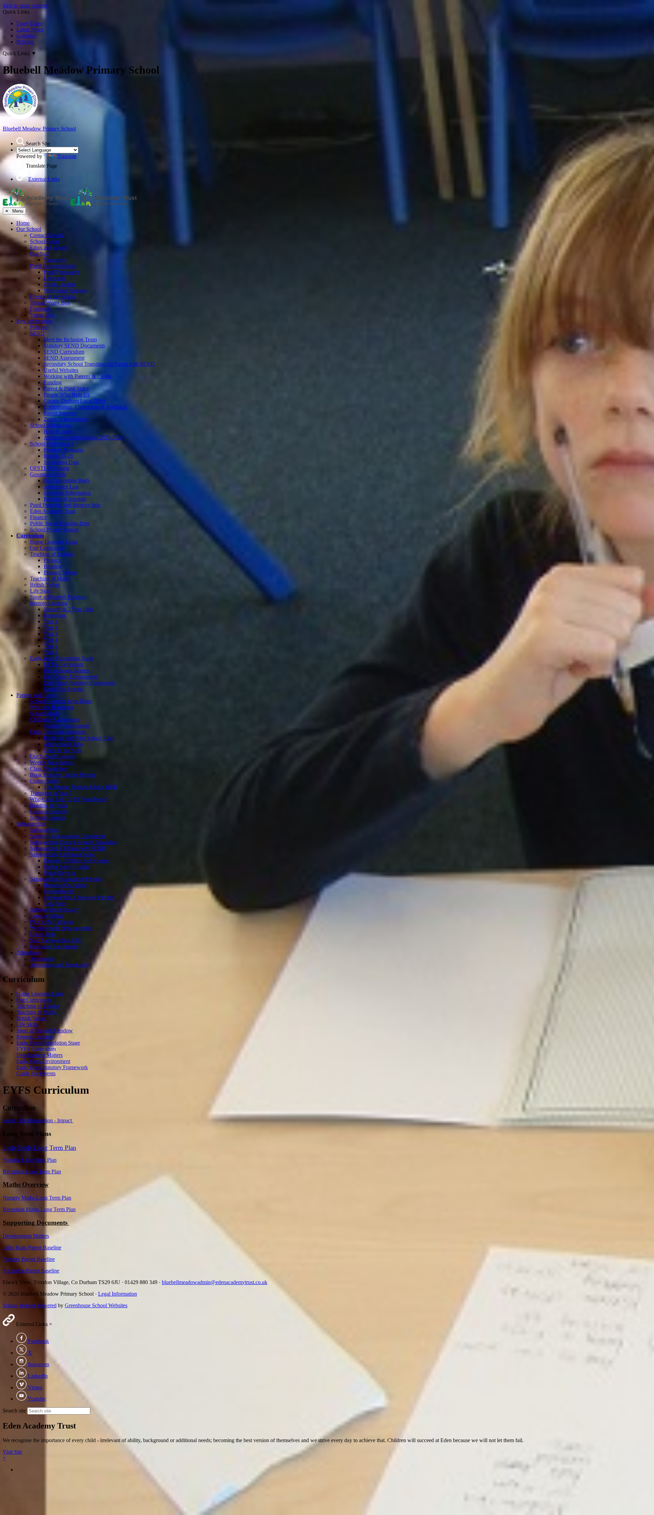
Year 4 (51, 640)
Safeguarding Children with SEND (68, 848)
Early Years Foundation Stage (62, 658)
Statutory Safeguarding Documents (67, 836)
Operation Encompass (53, 946)
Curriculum (30, 535)
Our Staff (40, 253)
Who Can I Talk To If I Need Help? (68, 799)
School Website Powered (30, 1305)
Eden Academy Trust (52, 511)
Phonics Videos (60, 572)
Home (23, 223)
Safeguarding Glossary (54, 909)
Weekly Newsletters (51, 762)
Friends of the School (53, 296)
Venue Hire (42, 315)
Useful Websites (61, 370)
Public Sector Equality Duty (60, 523)
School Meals (44, 713)
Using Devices (59, 873)
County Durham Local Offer (74, 401)
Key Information (34, 321)
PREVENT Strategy (52, 922)
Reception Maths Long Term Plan (39, 1209)
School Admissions (50, 425)
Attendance (28, 952)
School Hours (45, 241)
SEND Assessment (64, 358)
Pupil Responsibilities (53, 266)
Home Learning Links (54, 542)
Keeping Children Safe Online (76, 860)
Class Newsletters (49, 768)
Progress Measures (64, 450)
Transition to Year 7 (51, 793)
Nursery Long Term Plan (30, 1160)
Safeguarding (30, 824)
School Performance (52, 444)
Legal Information (117, 1294)
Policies (24, 42)
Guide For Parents (63, 689)
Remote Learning (48, 603)
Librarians (54, 278)
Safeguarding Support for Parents (66, 879)
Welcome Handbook (52, 707)
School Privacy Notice (54, 529)
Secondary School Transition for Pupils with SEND (99, 364)
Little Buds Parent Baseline (32, 1247)
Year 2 (51, 627)
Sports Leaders (60, 284)
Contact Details (46, 235)
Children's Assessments (55, 719)
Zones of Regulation (66, 419)
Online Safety (45, 781)
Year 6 (51, 652)
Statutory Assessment (66, 726)
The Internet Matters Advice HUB (80, 787)
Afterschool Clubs (63, 744)
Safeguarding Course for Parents (78, 897)
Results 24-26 (58, 456)
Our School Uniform (52, 756)
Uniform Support (48, 811)
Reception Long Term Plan (32, 1171)
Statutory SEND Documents (74, 345)
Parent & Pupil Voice (66, 388)
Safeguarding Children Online (62, 854)
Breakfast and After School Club (79, 738)
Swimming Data (61, 462)
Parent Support (60, 413)
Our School (28, 229)
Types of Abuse (47, 916)
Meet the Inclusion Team (70, 339)
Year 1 (51, 621)
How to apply (58, 431)
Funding (53, 382)
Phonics (52, 560)
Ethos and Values (48, 247)
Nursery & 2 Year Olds (68, 609)
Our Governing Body (67, 480)
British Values (45, 585)
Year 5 (51, 646)
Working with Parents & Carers (77, 376)
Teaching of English (51, 554)
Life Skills (41, 591)
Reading (53, 566)
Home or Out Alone (65, 885)
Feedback (40, 309)
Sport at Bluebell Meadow (58, 597)
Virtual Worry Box (50, 303)
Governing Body (48, 474)
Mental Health (59, 891)
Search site (14, 1411)
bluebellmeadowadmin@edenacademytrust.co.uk (214, 1282)
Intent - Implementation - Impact (38, 1120)
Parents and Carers (36, 695)
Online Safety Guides (67, 867)
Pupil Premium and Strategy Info (65, 505)
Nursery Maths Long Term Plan (37, 1198)
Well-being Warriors (65, 290)
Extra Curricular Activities (58, 732)
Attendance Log (61, 486)
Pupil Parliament (61, 272)
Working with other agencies (61, 928)
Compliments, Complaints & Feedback (85, 407)
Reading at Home (49, 805)
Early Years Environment (70, 677)
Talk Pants (55, 903)
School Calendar (48, 818)
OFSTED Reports (49, 468)
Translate (67, 156)
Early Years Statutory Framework (79, 683)
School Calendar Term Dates (61, 701)
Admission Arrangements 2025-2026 (83, 437)
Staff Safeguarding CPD (56, 940)
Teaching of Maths (50, 578)
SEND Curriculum (64, 352)
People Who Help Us (67, 394)
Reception (54, 615)
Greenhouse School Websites (96, 1305)
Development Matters (67, 670)
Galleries (25, 35)
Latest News (29, 29)
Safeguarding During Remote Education (73, 842)
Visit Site (12, 1452)
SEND (37, 333)
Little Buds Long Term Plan (39, 1147)
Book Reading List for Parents (62, 775)
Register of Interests (65, 499)
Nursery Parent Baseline (29, 1259)
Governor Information (67, 493)
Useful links (43, 934)
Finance (38, 517)
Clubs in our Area (63, 750)
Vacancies (54, 260)
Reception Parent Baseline (31, 1271)
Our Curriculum (47, 548)
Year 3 (51, 634)
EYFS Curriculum (63, 664)
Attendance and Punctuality (59, 965)
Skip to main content (25, 6)
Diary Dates (29, 23)
